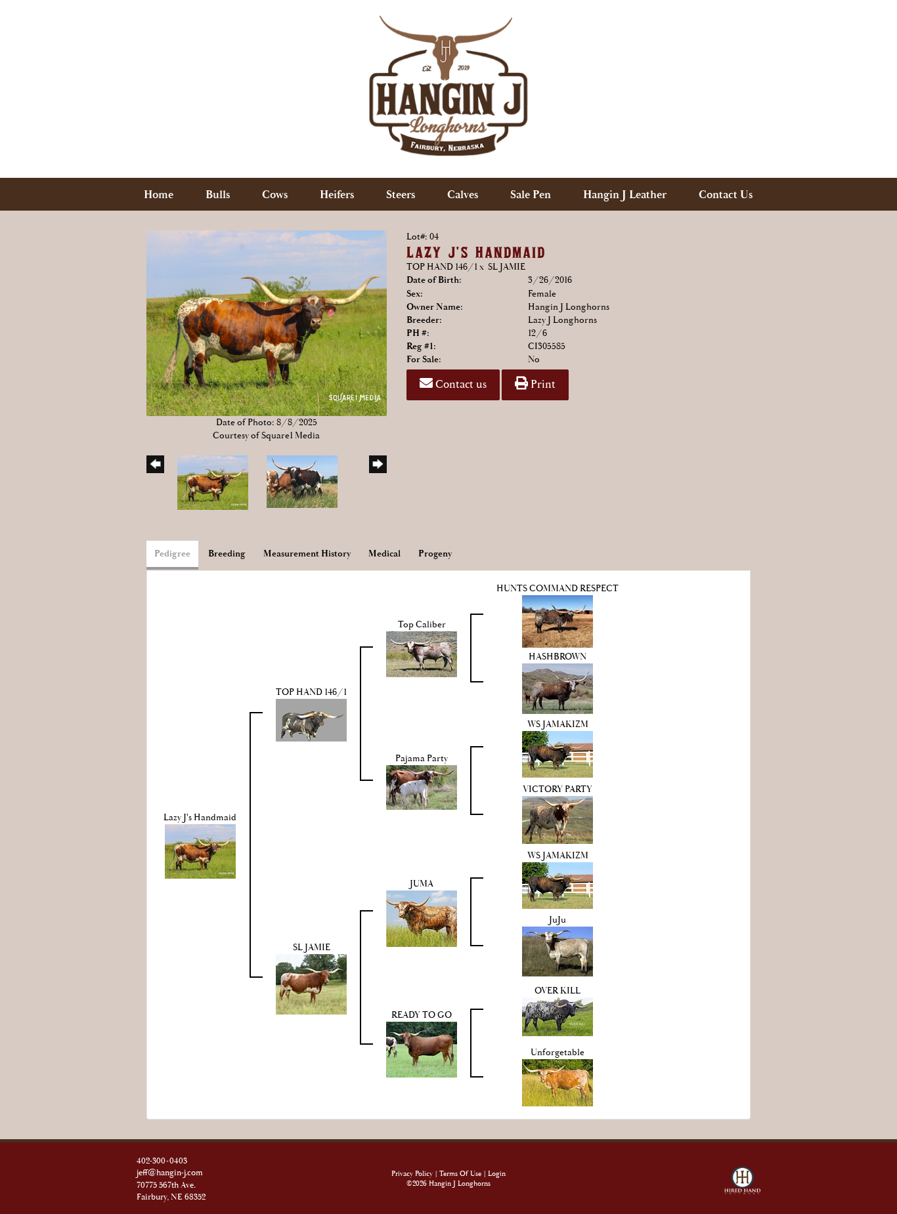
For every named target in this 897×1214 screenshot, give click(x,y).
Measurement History (307, 554)
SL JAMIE (506, 267)
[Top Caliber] (421, 653)
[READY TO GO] (421, 1049)
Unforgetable (557, 1052)
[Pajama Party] (421, 787)
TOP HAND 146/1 (441, 267)
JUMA (421, 884)
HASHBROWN (557, 657)
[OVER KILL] (557, 1016)
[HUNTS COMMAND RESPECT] (557, 621)
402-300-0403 (162, 1161)
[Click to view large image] (266, 322)
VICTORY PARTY (557, 789)
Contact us (460, 384)
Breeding (227, 554)
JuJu (557, 920)
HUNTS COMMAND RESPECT (557, 589)
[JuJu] (557, 951)
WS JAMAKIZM (557, 724)
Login (497, 1174)
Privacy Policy (412, 1174)
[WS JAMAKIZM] (557, 754)
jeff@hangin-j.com (170, 1173)
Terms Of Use (460, 1174)
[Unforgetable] (557, 1082)
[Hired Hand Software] (742, 1175)
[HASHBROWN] (557, 688)
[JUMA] (421, 918)
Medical (384, 554)
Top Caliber (422, 625)
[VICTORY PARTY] (557, 820)
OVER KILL (557, 991)
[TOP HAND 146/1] (311, 719)
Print (542, 384)
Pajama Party (421, 758)
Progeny (435, 554)
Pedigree (172, 554)
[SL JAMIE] (311, 984)
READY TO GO (421, 1015)
